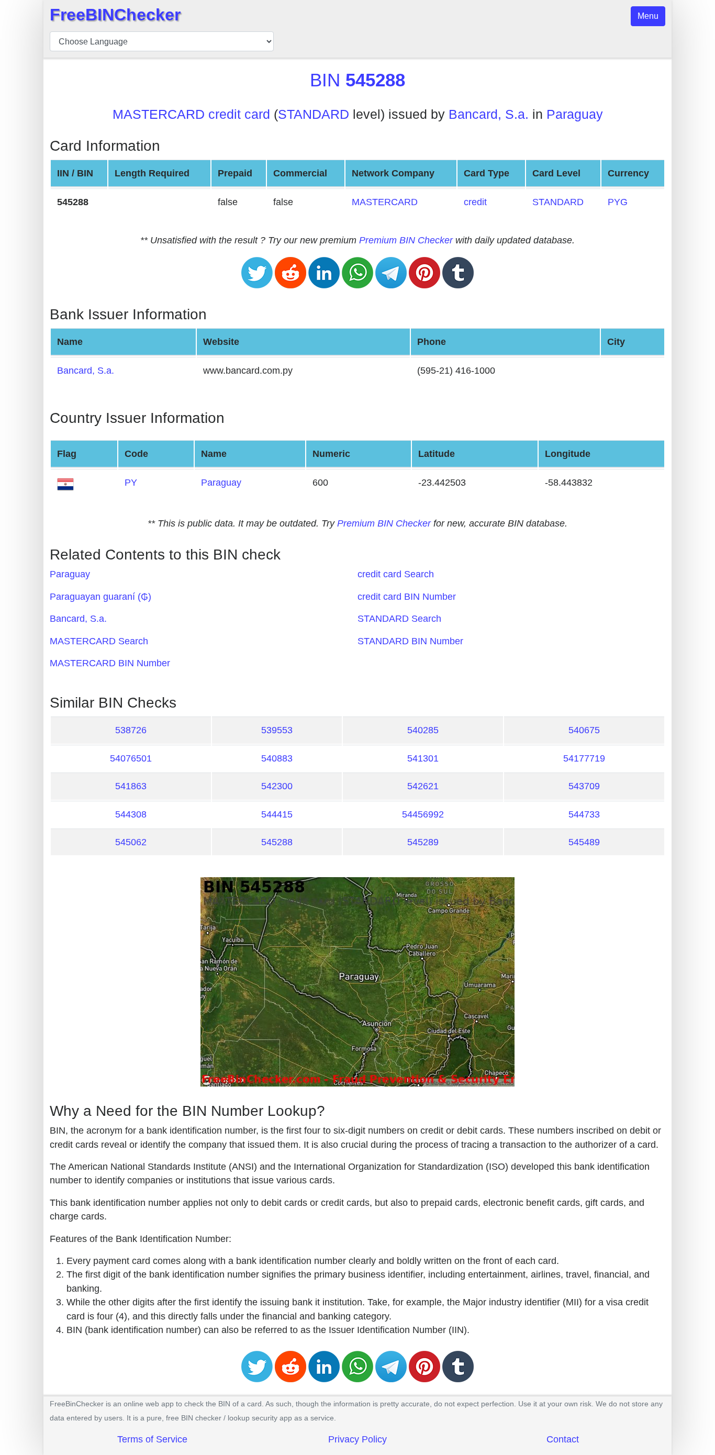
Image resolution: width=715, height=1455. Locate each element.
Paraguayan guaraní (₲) (100, 596)
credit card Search (396, 574)
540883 (277, 758)
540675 (584, 730)
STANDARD (313, 114)
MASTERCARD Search (99, 641)
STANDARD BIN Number (410, 641)
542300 (277, 786)
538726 (131, 730)
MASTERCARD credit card (191, 114)
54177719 (584, 758)
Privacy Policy (357, 1439)
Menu (648, 16)
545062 (131, 842)
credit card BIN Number (407, 596)
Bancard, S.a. (489, 114)
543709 (584, 786)
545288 (277, 842)
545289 (423, 842)
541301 (423, 758)
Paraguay (574, 114)
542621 (423, 786)
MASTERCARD (385, 202)
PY (131, 482)
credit (475, 202)
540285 (423, 730)
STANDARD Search (399, 618)
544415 (277, 814)
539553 (277, 730)
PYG (618, 202)
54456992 (423, 814)
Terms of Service (152, 1439)
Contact (562, 1439)
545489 (584, 842)
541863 (131, 786)
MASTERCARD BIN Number (110, 663)
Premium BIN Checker (406, 240)
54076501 (131, 758)
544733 (584, 814)
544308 (131, 814)
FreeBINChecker (115, 14)
